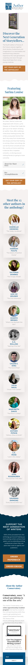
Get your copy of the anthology (12, 68)
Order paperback (14, 558)
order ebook (14, 566)
